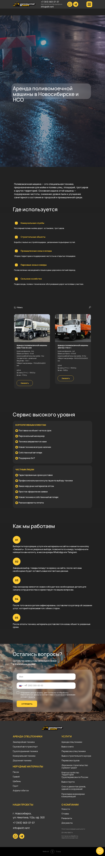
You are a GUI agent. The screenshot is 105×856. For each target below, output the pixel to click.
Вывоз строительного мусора (76, 755)
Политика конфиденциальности (73, 829)
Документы (67, 822)
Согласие (52, 692)
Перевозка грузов (71, 760)
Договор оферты (67, 832)
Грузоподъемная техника (25, 751)
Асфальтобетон (21, 790)
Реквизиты (66, 818)
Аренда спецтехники (71, 742)
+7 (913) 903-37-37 (50, 1)
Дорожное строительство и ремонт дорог (75, 766)
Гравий (16, 776)
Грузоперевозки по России (75, 777)
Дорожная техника (22, 760)
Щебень (17, 781)
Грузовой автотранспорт (25, 746)
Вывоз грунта (68, 781)
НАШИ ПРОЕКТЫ (23, 804)
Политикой (60, 694)
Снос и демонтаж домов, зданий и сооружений (73, 787)
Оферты (31, 697)
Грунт (15, 785)
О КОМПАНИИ (70, 804)
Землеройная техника (24, 742)
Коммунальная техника (24, 755)
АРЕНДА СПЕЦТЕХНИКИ (27, 736)
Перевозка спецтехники (74, 751)
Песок (16, 772)
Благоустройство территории (70, 773)
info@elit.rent (47, 6)
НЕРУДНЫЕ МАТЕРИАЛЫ (28, 766)
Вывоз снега (67, 746)
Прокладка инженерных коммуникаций (73, 795)
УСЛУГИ (66, 736)
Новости (65, 809)
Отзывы (65, 813)
